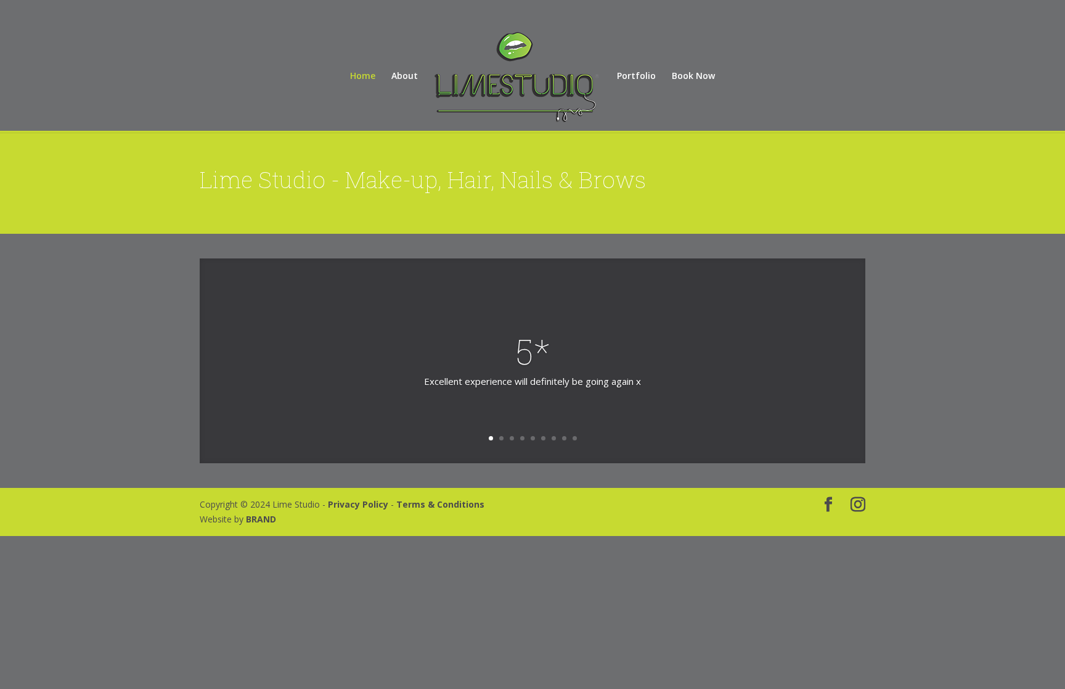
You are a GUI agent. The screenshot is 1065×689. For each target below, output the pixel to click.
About (404, 76)
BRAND (261, 519)
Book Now (693, 76)
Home (362, 76)
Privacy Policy (359, 504)
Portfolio (636, 76)
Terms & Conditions (440, 504)
